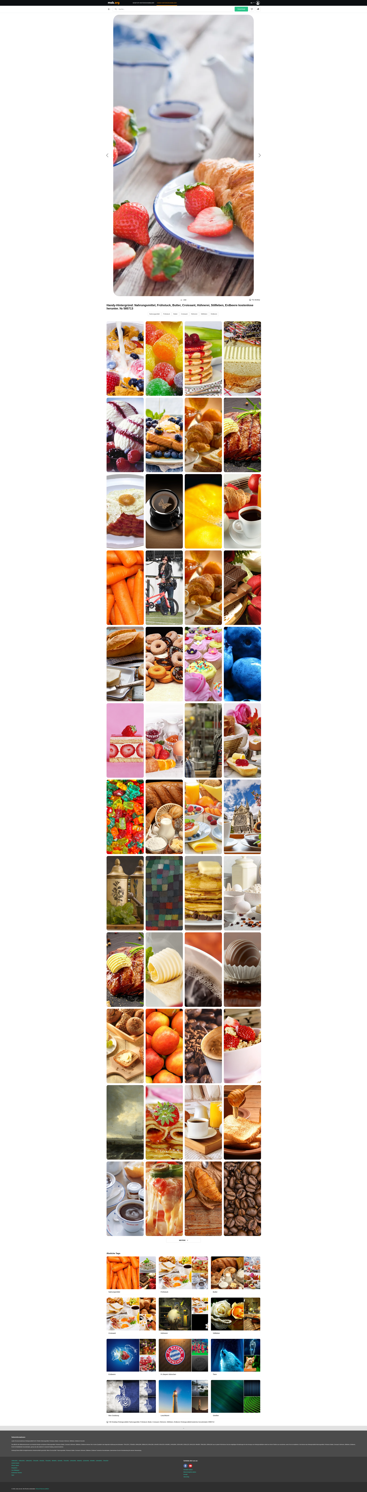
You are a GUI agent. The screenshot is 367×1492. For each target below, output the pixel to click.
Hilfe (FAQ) (186, 1477)
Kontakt (185, 1474)
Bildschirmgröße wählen (190, 1472)
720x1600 (48, 1460)
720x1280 (35, 1460)
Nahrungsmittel (154, 314)
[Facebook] (186, 1467)
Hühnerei (194, 314)
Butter (175, 314)
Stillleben (204, 314)
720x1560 (66, 1460)
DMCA (47, 1489)
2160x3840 (99, 1460)
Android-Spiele (15, 1463)
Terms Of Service (40, 1489)
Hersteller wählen (188, 1469)
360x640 (79, 1460)
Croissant (184, 314)
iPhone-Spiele (15, 1465)
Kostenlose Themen (16, 1472)
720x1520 (105, 1460)
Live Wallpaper (15, 1470)
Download (241, 9)
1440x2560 (73, 1460)
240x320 (41, 1460)
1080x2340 (29, 1460)
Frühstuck (166, 314)
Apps (12, 1475)
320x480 (60, 1460)
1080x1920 (14, 1460)
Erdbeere (214, 314)
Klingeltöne (14, 1468)
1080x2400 (22, 1460)
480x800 (54, 1460)
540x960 (92, 1460)
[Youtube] (191, 1467)
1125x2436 (86, 1460)
